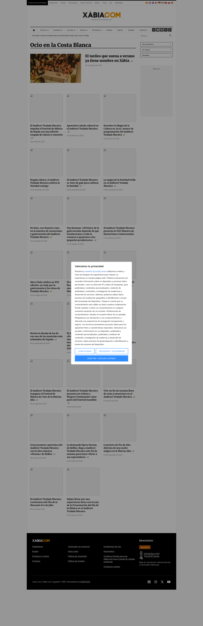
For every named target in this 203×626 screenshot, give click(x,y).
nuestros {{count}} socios (96, 271)
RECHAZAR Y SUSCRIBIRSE (112, 351)
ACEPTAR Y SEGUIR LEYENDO (101, 358)
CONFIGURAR (84, 351)
